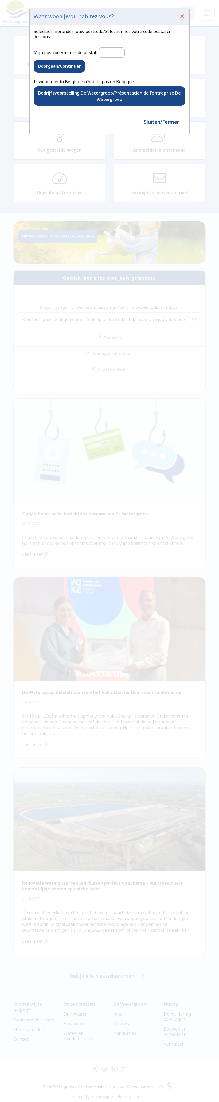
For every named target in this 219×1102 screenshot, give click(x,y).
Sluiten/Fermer (161, 122)
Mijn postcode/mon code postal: (65, 52)
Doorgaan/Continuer (59, 66)
